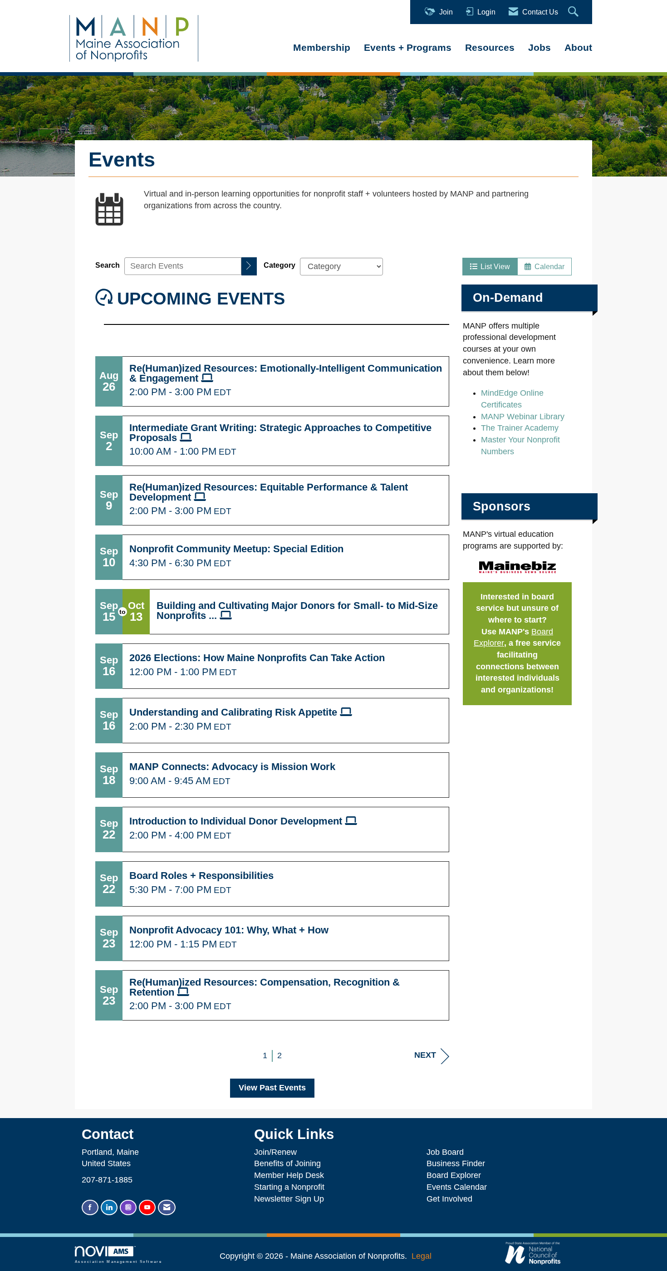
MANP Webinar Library (522, 416)
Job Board (447, 1152)
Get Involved (449, 1198)
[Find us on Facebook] (90, 1208)
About (578, 47)
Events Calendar (457, 1187)
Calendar (547, 266)
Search (107, 265)
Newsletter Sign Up (289, 1198)
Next (425, 1055)
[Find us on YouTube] (147, 1208)
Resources (490, 47)
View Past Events (272, 1087)
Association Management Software (118, 1262)
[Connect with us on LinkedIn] (109, 1208)
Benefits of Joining (287, 1163)
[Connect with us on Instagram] (128, 1208)
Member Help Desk (289, 1175)
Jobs (539, 47)
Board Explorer (454, 1175)
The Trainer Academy (520, 427)
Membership (321, 47)
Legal (422, 1256)
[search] (249, 266)
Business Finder (458, 1163)
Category (279, 265)
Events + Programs (407, 47)
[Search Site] (574, 12)
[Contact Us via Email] (167, 1208)
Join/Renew (275, 1152)
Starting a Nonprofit (289, 1187)
